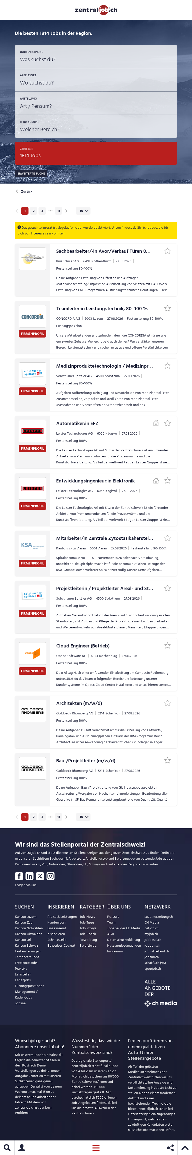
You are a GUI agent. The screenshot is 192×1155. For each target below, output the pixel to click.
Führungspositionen (29, 986)
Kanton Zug (23, 922)
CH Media (151, 922)
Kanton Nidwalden (29, 928)
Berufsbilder (89, 945)
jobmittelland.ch (156, 951)
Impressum (115, 951)
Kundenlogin (57, 922)
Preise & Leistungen (62, 917)
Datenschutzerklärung (123, 940)
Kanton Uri (23, 940)
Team (111, 922)
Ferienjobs (22, 980)
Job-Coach (88, 934)
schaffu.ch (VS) (155, 963)
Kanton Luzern (25, 917)
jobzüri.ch (151, 957)
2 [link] (33, 211)
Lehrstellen (23, 974)
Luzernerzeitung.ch (158, 917)
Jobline (20, 1003)
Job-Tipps (87, 922)
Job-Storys (88, 928)
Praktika (21, 968)
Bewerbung (88, 940)
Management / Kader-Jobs (26, 994)
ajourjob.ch (152, 968)
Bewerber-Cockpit (62, 945)
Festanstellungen (27, 951)
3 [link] (42, 211)
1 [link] (25, 211)
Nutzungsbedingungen (124, 945)
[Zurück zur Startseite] (160, 1005)
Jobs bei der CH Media (123, 928)
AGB (110, 934)
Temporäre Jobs (27, 957)
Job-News (87, 917)
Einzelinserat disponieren (57, 931)
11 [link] (58, 211)
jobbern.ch (152, 945)
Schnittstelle (57, 940)
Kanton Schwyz (26, 945)
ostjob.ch (151, 928)
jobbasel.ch (152, 940)
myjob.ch (151, 934)
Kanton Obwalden (28, 934)
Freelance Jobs (26, 963)
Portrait (113, 917)
